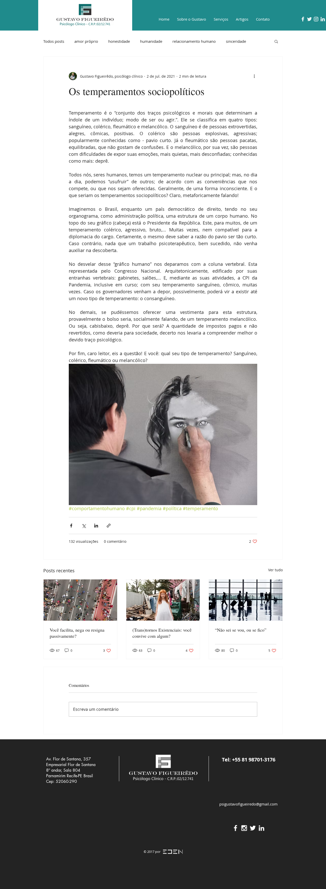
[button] (276, 41)
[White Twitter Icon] (309, 19)
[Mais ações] (254, 76)
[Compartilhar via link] (108, 525)
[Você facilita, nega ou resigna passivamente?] (80, 600)
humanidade (151, 41)
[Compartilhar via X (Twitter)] (83, 525)
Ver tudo (275, 569)
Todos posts (53, 41)
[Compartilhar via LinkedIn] (96, 525)
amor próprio (86, 41)
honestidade (119, 41)
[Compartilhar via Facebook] (71, 525)
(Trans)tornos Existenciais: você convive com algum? (162, 633)
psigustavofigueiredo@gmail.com (248, 804)
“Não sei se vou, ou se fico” (240, 630)
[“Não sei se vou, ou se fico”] (245, 600)
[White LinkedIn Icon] (323, 19)
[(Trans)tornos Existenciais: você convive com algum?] (163, 600)
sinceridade (236, 41)
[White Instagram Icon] (316, 19)
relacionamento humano (194, 41)
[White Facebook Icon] (303, 19)
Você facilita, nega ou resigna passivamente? (77, 633)
